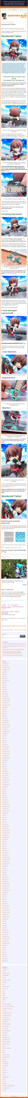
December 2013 (6, 883)
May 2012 (5, 925)
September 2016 (6, 811)
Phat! (4, 1050)
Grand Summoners (7, 1015)
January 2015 (5, 855)
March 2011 (5, 956)
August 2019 (5, 733)
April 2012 (5, 927)
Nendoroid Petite (6, 1041)
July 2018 (4, 762)
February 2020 (6, 720)
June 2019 (5, 738)
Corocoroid (5, 988)
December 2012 (6, 910)
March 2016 (5, 824)
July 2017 (4, 788)
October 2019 (6, 729)
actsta (4, 971)
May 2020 (5, 713)
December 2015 (6, 830)
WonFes (4, 1090)
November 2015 (6, 833)
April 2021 (5, 689)
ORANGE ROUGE (6, 1043)
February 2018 (6, 773)
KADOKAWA (5, 1021)
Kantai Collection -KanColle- (9, 626)
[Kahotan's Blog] (14, 19)
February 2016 (6, 826)
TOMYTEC (5, 1072)
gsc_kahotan (5, 613)
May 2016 (5, 819)
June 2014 (5, 870)
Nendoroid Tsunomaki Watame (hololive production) (14, 644)
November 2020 (6, 700)
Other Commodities (7, 1048)
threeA (4, 1068)
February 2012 (6, 932)
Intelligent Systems (6, 1019)
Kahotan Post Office (15, 596)
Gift (3, 1002)
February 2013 (6, 905)
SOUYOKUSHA (6, 1063)
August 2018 (5, 760)
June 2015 (5, 844)
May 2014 (5, 872)
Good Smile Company (15, 625)
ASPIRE (4, 977)
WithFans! (5, 1083)
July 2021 (4, 683)
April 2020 (5, 716)
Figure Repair (5, 997)
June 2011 (5, 949)
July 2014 (4, 868)
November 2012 (6, 912)
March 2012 (5, 930)
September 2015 (6, 837)
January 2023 (5, 665)
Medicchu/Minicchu (7, 1030)
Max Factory (5, 1028)
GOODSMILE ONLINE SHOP (18, 526)
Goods (4, 1010)
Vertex (4, 1079)
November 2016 (6, 806)
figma (4, 995)
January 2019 (5, 749)
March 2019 (5, 744)
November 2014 (6, 859)
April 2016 (5, 822)
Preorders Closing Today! (7, 629)
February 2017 (6, 800)
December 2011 (6, 936)
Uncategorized (6, 1077)
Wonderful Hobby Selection (8, 1085)
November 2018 (6, 753)
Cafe (4, 984)
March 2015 (5, 850)
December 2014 (6, 857)
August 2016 (5, 813)
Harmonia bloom (6, 1017)
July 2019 (4, 736)
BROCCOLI (5, 982)
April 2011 (5, 954)
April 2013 (5, 901)
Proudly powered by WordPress (9, 1095)
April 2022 (5, 676)
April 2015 (5, 848)
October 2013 (6, 888)
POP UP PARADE (6, 1055)
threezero (5, 1070)
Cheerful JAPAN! (6, 986)
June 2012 (5, 923)
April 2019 (5, 742)
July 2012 (4, 921)
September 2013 (6, 890)
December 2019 (6, 724)
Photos (4, 1052)
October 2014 (6, 861)
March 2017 (5, 797)
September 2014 (6, 863)
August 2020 (5, 707)
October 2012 (6, 914)
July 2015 (4, 841)
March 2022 (5, 678)
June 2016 (5, 817)
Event (4, 991)
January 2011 (5, 961)
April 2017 (5, 795)
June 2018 (5, 764)
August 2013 (5, 892)
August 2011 (5, 945)
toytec (4, 1074)
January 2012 (5, 934)
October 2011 (6, 941)
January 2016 (5, 828)
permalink (24, 626)
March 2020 (5, 718)
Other (4, 1046)
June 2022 (5, 672)
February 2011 (6, 958)
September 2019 (6, 731)
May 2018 (5, 766)
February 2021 (6, 694)
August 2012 (5, 919)
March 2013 (5, 903)
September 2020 (6, 705)
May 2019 (5, 740)
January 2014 (5, 881)
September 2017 (6, 784)
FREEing (4, 999)
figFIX (4, 993)
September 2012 (6, 916)
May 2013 (5, 899)
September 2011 (6, 943)
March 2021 (5, 691)
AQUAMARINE (5, 975)
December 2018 (6, 751)
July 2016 (4, 815)
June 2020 (5, 711)
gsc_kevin (12, 614)
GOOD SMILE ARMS (7, 1004)
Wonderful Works (6, 1088)
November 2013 (6, 886)
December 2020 (6, 698)
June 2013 (5, 897)
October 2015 (6, 835)
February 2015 (6, 852)
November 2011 (6, 938)
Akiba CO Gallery (6, 973)
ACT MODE (5, 969)
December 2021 (6, 680)
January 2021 (5, 696)
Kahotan (11, 22)
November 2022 (6, 669)
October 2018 (6, 755)
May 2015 (5, 846)
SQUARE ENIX (5, 1066)
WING (4, 1081)
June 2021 (5, 685)
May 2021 (5, 687)
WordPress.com (14, 1096)
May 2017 (5, 793)
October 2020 (6, 702)
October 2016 (6, 808)
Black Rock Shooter (7, 980)
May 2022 (5, 674)
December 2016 (6, 804)
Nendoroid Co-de (6, 1037)
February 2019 (6, 747)
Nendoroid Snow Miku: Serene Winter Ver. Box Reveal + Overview (14, 646)
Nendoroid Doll (6, 1039)
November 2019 (6, 727)
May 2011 (5, 952)
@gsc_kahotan (20, 28)
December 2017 (6, 777)
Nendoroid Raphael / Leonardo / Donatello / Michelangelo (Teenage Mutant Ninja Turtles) (12, 652)
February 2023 (6, 663)
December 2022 (6, 667)
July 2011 (4, 947)
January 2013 (5, 908)
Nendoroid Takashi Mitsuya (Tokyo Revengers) (12, 655)
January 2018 (5, 775)
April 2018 (5, 769)
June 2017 (5, 791)
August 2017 (5, 786)
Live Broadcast (6, 1026)
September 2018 (6, 758)
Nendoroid (22, 625)
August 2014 (5, 866)
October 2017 (6, 782)
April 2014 (5, 874)
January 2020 (5, 722)
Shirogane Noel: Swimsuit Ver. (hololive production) (13, 649)
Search (4, 634)
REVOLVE (4, 1059)
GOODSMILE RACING (7, 1013)
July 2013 (4, 894)
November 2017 (6, 780)
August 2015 (5, 839)
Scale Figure (5, 1061)
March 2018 (5, 771)
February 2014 (6, 879)
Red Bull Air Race (6, 1057)
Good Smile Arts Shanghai (8, 1006)
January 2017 (5, 802)
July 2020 (4, 709)
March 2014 (5, 877)
